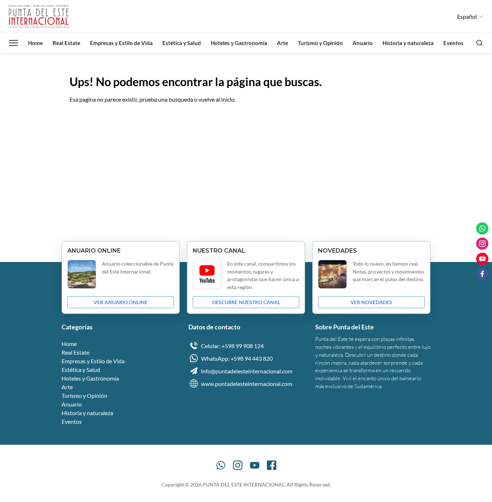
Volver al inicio (94, 122)
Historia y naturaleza (408, 43)
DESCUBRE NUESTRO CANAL (246, 302)
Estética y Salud (181, 43)
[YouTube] (254, 465)
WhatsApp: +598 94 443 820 (237, 358)
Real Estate (66, 43)
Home (35, 43)
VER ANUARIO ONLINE (121, 302)
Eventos (453, 43)
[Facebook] (271, 465)
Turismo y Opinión (320, 43)
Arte (282, 43)
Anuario (363, 43)
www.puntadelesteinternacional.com (246, 383)
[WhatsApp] (221, 465)
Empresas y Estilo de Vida (121, 43)
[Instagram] (237, 465)
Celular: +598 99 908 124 (232, 345)
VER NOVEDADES (371, 302)
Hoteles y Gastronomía (239, 43)
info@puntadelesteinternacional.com (246, 371)
